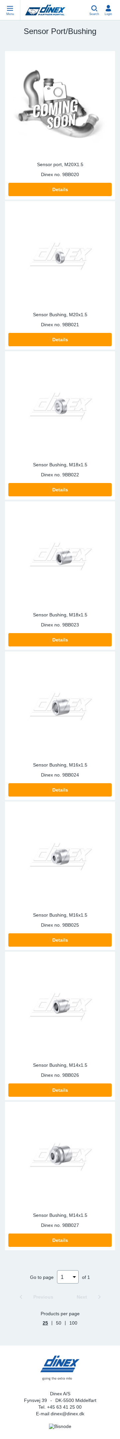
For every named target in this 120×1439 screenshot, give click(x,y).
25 (45, 1323)
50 (58, 1323)
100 (73, 1323)
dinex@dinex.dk (67, 1413)
